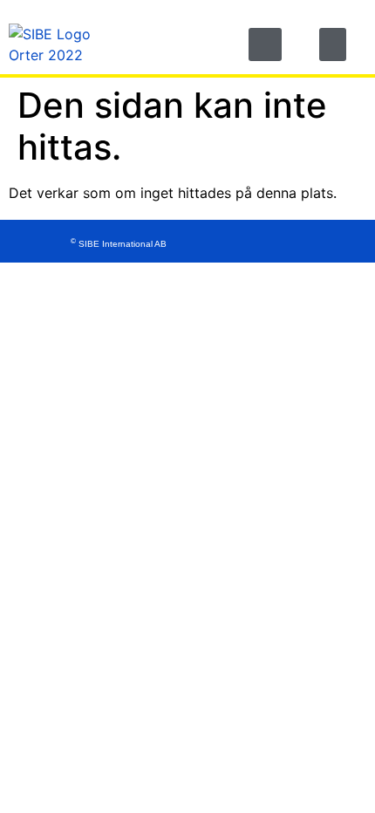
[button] (265, 44)
